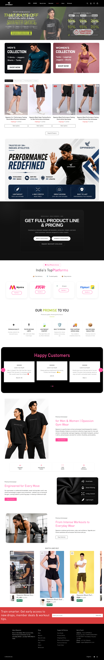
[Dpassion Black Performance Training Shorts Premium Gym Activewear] (87, 99)
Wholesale (69, 3)
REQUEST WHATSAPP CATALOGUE (52, 244)
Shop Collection (61, 439)
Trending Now (28, 80)
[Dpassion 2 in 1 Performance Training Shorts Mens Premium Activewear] (16, 99)
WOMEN (35, 3)
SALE (57, 3)
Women (40, 635)
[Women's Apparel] (76, 58)
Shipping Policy (61, 638)
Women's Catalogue (61, 238)
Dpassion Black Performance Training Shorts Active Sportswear (64, 118)
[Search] (87, 3)
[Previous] (3, 370)
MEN (29, 3)
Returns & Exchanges (63, 640)
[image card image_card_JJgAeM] (52, 169)
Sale (39, 642)
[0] (97, 3)
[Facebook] (94, 656)
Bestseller (51, 3)
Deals (35, 80)
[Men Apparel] (28, 58)
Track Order (60, 645)
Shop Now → (16, 292)
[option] (22, 576)
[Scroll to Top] (101, 652)
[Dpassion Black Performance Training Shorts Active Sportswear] (64, 99)
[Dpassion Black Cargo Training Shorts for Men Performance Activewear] (40, 99)
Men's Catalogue (42, 238)
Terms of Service (62, 642)
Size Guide (60, 633)
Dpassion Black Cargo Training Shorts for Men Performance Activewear (40, 118)
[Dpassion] (9, 3)
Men (39, 633)
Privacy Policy (61, 635)
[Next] (101, 370)
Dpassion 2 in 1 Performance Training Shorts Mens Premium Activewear (16, 118)
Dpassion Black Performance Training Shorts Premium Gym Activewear (88, 118)
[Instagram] (97, 656)
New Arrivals (43, 3)
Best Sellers (8, 80)
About (63, 3)
